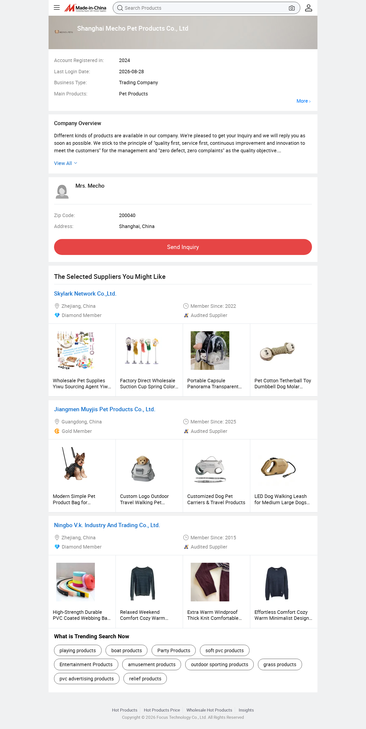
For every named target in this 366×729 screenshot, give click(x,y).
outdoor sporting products (219, 664)
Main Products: (70, 93)
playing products (78, 650)
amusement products (152, 664)
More (302, 101)
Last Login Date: (72, 71)
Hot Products (124, 710)
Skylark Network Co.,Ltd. (85, 293)
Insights (246, 710)
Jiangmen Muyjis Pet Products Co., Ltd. (104, 409)
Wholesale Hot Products (209, 710)
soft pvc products (224, 650)
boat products (126, 650)
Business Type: (70, 82)
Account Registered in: (79, 60)
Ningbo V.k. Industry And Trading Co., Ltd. (107, 525)
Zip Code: (64, 215)
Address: (63, 226)
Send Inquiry (183, 247)
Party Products (173, 650)
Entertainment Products (86, 664)
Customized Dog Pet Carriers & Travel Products (216, 499)
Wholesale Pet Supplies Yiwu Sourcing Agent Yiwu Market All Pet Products (82, 386)
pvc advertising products (87, 678)
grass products (279, 664)
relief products (145, 678)
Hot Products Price (162, 710)
